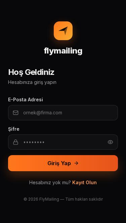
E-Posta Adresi (25, 99)
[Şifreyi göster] (110, 142)
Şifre (13, 129)
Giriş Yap (59, 163)
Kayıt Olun (84, 182)
